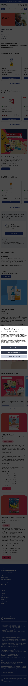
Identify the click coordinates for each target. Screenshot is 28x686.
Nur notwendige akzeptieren (14, 352)
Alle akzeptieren (14, 347)
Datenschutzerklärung (5, 343)
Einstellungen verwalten (14, 356)
